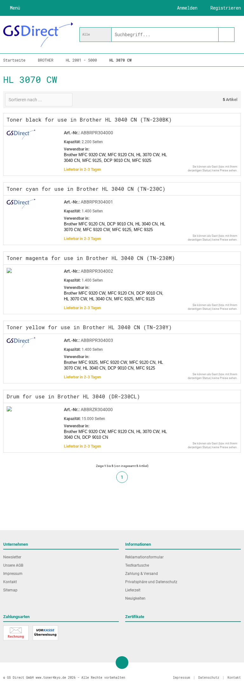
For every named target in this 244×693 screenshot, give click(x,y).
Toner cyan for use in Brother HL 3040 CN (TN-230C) (86, 188)
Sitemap (10, 590)
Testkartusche (137, 565)
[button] (95, 34)
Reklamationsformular (144, 557)
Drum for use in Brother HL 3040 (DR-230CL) (73, 396)
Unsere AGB (13, 565)
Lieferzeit (132, 590)
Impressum (13, 573)
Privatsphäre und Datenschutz (151, 582)
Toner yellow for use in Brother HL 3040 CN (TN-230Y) (89, 327)
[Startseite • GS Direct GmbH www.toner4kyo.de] (38, 34)
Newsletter (12, 557)
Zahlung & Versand (141, 573)
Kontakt (10, 582)
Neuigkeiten (135, 598)
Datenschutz (208, 678)
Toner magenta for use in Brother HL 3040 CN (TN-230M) (91, 258)
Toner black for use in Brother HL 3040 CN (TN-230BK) (89, 119)
